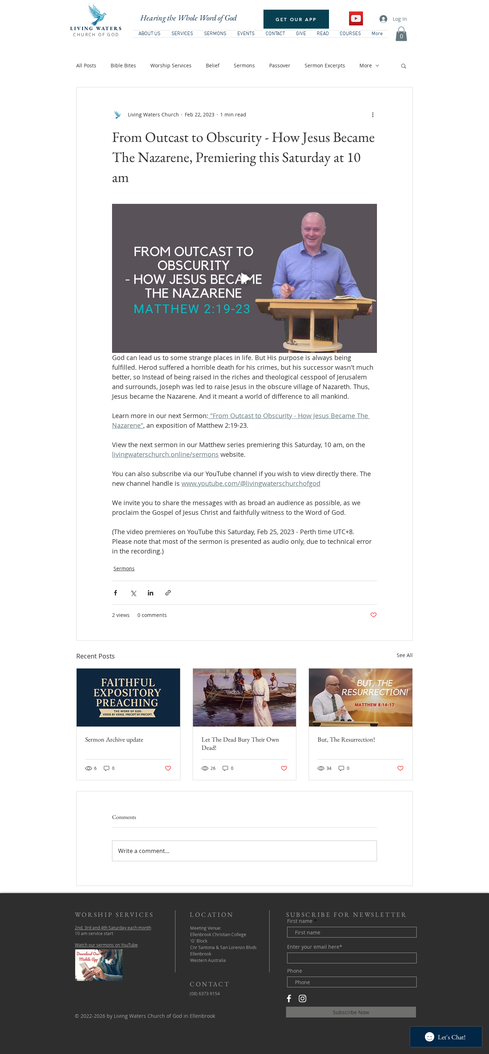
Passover (279, 65)
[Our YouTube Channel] (356, 18)
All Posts (86, 65)
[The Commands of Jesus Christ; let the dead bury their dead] (244, 698)
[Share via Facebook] (115, 592)
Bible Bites (123, 65)
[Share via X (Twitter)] (133, 592)
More (365, 65)
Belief (212, 65)
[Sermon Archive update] (128, 698)
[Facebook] (289, 998)
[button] (401, 34)
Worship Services (171, 65)
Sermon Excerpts (325, 65)
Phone (294, 970)
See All (405, 655)
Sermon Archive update (114, 739)
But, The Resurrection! (346, 739)
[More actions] (372, 114)
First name (300, 921)
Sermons (244, 65)
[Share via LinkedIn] (150, 592)
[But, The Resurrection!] (360, 698)
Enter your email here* (314, 946)
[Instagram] (302, 998)
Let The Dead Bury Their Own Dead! (240, 743)
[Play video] (244, 278)
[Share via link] (168, 592)
